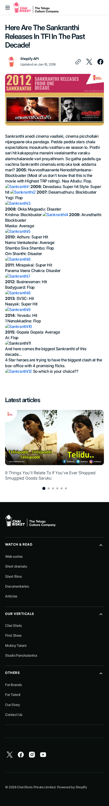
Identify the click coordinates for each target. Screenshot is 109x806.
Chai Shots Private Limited (36, 787)
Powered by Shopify (72, 787)
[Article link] (54, 445)
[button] (7, 7)
